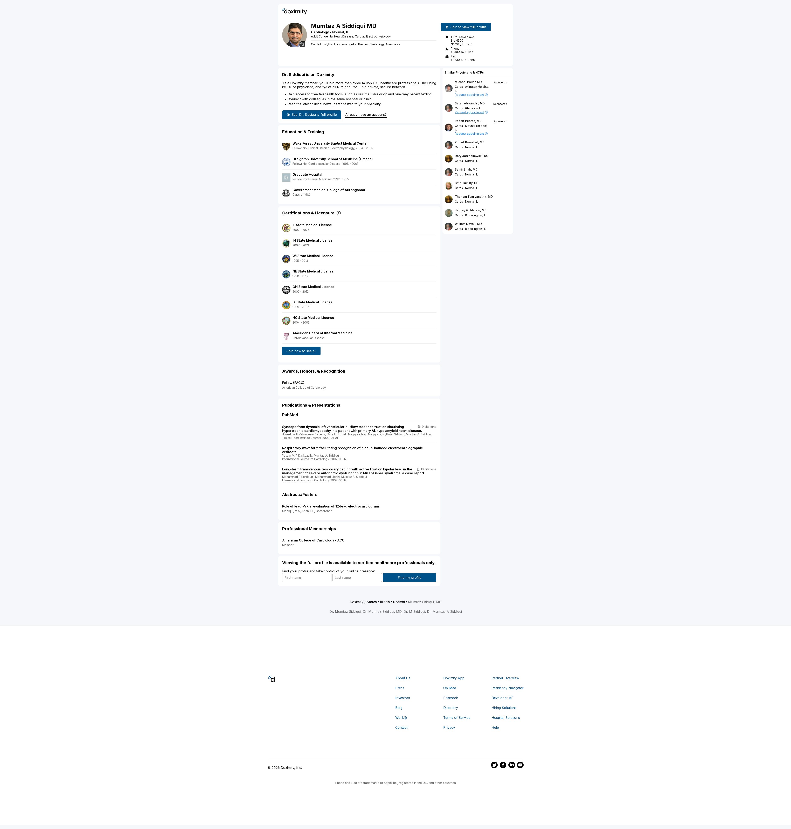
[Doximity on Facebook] (503, 765)
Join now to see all (301, 351)
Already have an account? (366, 114)
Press (399, 688)
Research (450, 698)
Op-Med (449, 688)
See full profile (314, 114)
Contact (401, 727)
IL (347, 32)
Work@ (401, 718)
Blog (398, 708)
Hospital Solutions (505, 718)
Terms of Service (456, 718)
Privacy (449, 727)
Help (495, 727)
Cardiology (320, 32)
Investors (402, 698)
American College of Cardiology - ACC (313, 540)
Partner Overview (505, 678)
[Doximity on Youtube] (520, 765)
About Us (402, 678)
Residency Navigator (507, 688)
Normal (338, 32)
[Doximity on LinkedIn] (511, 765)
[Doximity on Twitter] (494, 765)
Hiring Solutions (503, 708)
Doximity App (453, 678)
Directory (450, 708)
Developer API (503, 698)
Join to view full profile (468, 27)
